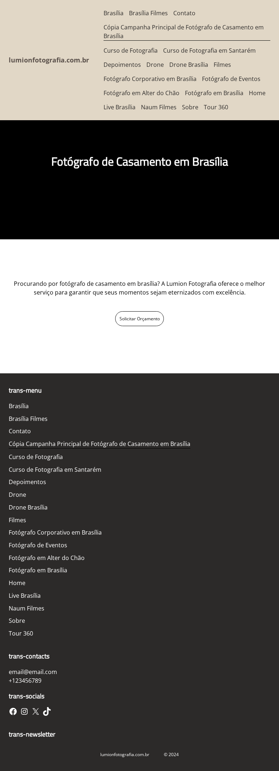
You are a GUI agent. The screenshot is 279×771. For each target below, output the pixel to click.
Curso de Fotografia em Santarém (209, 50)
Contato (184, 13)
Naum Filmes (159, 107)
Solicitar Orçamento (140, 319)
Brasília (114, 13)
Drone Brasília (188, 65)
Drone (155, 65)
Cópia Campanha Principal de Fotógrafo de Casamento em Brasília (184, 31)
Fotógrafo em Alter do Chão (141, 93)
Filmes (222, 65)
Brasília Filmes (148, 13)
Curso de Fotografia (131, 50)
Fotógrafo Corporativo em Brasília (150, 79)
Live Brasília (120, 107)
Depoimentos (122, 65)
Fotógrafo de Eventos (231, 79)
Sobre (190, 107)
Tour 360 (216, 107)
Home (257, 93)
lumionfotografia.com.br (49, 60)
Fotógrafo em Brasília (214, 93)
